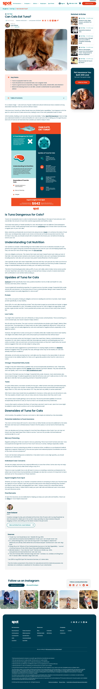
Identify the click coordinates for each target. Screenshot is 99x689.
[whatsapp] (53, 21)
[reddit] (50, 21)
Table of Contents (16, 98)
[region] (49, 599)
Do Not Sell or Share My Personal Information (77, 682)
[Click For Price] (79, 3)
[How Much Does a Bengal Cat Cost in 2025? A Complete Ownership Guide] (82, 40)
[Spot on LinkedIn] (73, 585)
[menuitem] (17, 3)
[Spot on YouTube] (87, 585)
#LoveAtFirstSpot (32, 585)
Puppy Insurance (26, 630)
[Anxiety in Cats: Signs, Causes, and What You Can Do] (82, 21)
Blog (8, 499)
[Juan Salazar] (7, 25)
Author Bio (17, 27)
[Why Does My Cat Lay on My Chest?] (82, 60)
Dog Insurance (15, 630)
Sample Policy (26, 635)
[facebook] (43, 21)
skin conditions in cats (34, 370)
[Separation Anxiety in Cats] (82, 29)
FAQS (13, 638)
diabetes (60, 348)
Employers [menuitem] (43, 3)
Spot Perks (25, 640)
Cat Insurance (15, 633)
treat (45, 232)
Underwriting (93, 0)
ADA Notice (49, 633)
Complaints (40, 635)
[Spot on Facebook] (70, 585)
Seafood (8, 282)
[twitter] (48, 21)
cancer (29, 368)
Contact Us (62, 633)
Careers (70, 630)
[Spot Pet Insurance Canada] (15, 622)
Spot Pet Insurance (52, 116)
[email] (55, 21)
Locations (14, 640)
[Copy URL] (58, 21)
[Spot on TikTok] (77, 585)
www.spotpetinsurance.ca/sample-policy (37, 675)
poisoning (41, 226)
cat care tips (38, 250)
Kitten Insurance (26, 633)
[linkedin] (45, 21)
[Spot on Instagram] (71, 622)
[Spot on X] (80, 585)
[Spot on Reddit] (83, 585)
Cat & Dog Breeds (27, 638)
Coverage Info (15, 635)
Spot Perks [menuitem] (51, 3)
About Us (62, 630)
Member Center (40, 633)
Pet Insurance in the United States (53, 649)
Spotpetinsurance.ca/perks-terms (71, 667)
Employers (49, 630)
